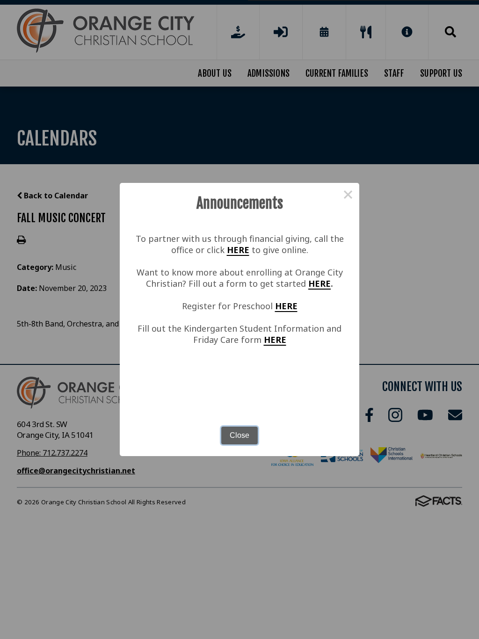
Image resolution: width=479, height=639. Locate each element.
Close (239, 435)
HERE (238, 249)
